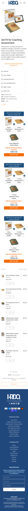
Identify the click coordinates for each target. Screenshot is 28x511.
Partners (14, 457)
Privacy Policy (14, 453)
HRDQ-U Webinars (14, 432)
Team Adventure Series (14, 428)
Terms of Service (18, 506)
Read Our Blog (14, 434)
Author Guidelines (14, 436)
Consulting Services (14, 430)
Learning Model (14, 447)
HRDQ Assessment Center (14, 422)
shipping (16, 378)
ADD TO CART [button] (14, 154)
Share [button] (4, 104)
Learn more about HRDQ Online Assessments (13, 64)
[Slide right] (17, 36)
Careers (14, 459)
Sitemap (14, 461)
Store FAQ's (14, 420)
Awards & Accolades (14, 426)
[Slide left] (10, 36)
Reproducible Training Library (14, 424)
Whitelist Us (14, 455)
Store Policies (14, 449)
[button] (3, 2)
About (14, 445)
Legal (14, 451)
